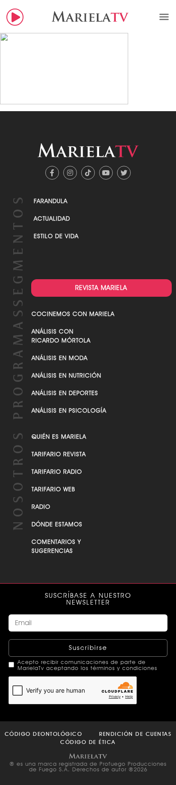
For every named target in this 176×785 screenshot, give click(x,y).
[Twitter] (124, 173)
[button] (164, 16)
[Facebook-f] (52, 173)
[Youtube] (106, 173)
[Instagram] (70, 173)
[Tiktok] (88, 173)
